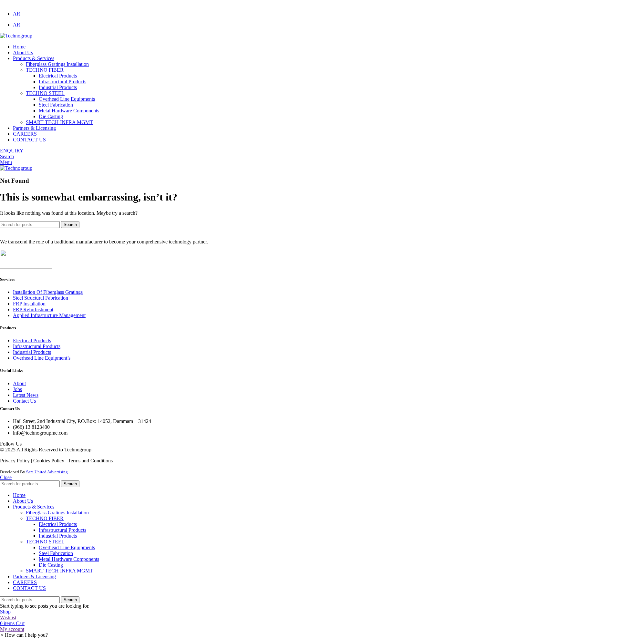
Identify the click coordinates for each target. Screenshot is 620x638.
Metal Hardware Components (69, 110)
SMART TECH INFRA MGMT (59, 122)
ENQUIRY (12, 150)
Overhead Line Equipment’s (41, 358)
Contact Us (24, 401)
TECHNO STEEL (45, 93)
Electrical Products (58, 75)
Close (6, 477)
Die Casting (51, 116)
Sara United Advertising (47, 471)
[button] (24, 635)
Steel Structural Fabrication (40, 298)
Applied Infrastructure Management (49, 315)
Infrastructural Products (62, 81)
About (19, 383)
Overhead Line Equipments (67, 99)
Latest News (25, 395)
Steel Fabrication (56, 105)
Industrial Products (58, 87)
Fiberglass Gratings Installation (57, 64)
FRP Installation (29, 303)
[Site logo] (16, 35)
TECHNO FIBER (45, 70)
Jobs (17, 389)
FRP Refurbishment (33, 309)
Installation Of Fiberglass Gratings (48, 292)
